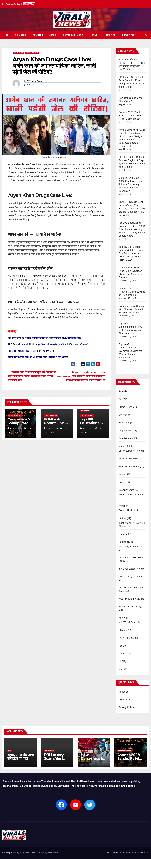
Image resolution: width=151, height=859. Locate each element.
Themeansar (53, 853)
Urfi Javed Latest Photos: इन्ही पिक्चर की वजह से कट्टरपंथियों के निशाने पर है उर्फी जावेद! (48, 344)
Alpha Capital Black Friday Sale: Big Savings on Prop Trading (132, 291)
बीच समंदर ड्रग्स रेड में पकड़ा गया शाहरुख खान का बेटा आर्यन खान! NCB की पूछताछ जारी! (44, 338)
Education (129, 35)
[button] (146, 35)
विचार (121, 669)
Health (94, 35)
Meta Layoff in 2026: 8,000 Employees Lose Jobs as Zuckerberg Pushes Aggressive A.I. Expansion (131, 184)
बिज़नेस (122, 474)
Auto (52, 35)
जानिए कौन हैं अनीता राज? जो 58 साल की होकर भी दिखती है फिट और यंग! (38, 357)
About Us (124, 691)
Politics (20, 35)
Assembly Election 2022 (132, 546)
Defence (123, 415)
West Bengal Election (130, 598)
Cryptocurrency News (130, 451)
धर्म (120, 661)
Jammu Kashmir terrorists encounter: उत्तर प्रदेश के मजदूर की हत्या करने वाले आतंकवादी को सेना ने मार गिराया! (81, 376)
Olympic (123, 630)
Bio (120, 399)
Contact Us (125, 699)
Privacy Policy (126, 707)
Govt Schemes (126, 490)
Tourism (123, 653)
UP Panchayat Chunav (131, 576)
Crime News (18, 53)
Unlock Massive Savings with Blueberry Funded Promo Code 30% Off (132, 309)
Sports (111, 35)
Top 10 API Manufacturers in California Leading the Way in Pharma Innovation (130, 351)
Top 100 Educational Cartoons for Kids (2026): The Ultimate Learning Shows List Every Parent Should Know (132, 229)
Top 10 (122, 646)
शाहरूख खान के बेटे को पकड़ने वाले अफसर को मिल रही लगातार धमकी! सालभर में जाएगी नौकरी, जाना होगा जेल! (32, 376)
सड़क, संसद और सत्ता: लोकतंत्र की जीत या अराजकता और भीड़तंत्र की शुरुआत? (132, 62)
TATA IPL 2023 (126, 638)
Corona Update (127, 510)
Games (122, 482)
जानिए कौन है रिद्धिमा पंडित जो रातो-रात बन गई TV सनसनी (32, 350)
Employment (125, 430)
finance (38, 35)
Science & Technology (131, 606)
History (122, 518)
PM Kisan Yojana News (131, 494)
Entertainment (73, 35)
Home (108, 853)
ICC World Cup (127, 622)
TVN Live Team (34, 81)
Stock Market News (129, 466)
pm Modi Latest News (130, 569)
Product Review (127, 458)
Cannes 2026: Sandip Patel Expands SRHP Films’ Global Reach (130, 115)
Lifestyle (123, 534)
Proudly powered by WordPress (16, 853)
